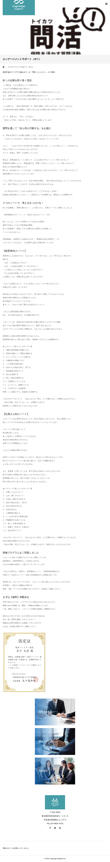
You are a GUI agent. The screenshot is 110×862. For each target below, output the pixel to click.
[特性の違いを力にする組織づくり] (55, 809)
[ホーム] (4, 67)
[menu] (106, 4)
